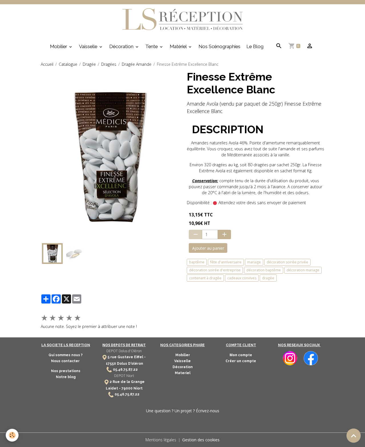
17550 (111, 364)
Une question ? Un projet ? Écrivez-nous (182, 410)
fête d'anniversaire (226, 262)
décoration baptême (263, 270)
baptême (196, 262)
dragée (268, 278)
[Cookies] (12, 435)
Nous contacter (65, 361)
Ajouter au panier (208, 248)
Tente (152, 46)
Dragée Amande (136, 64)
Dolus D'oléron (129, 364)
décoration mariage (303, 270)
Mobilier (59, 46)
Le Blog (254, 46)
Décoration (122, 46)
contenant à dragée (205, 278)
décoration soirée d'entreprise (215, 270)
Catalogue (68, 64)
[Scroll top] (353, 435)
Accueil (47, 64)
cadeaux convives (241, 278)
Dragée (89, 64)
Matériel (179, 46)
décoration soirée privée (287, 262)
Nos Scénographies (219, 46)
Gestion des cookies (201, 439)
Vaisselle (88, 46)
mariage (254, 262)
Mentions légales (160, 439)
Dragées (108, 64)
